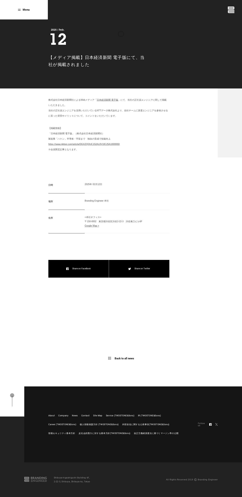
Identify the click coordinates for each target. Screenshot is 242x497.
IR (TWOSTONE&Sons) (149, 415)
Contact (85, 415)
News (75, 415)
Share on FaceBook (81, 268)
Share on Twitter (142, 268)
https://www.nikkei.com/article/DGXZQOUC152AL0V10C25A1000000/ (84, 144)
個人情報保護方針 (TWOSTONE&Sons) (99, 424)
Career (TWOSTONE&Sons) (62, 424)
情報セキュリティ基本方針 (61, 433)
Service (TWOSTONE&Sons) (120, 415)
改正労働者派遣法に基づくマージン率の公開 (156, 433)
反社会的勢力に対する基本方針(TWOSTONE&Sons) (104, 433)
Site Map (97, 415)
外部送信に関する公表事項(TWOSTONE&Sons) (145, 424)
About (51, 415)
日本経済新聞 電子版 (107, 100)
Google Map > (92, 225)
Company (63, 415)
